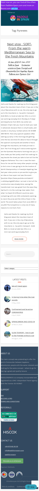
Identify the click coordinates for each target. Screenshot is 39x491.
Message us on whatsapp (12, 461)
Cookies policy (21, 486)
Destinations (25, 65)
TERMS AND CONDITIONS (10, 401)
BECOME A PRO (6, 398)
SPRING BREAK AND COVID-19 (23, 322)
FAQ (2, 395)
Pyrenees (23, 74)
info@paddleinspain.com (14, 450)
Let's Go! (14, 8)
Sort (28, 74)
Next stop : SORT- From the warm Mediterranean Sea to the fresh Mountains (19, 50)
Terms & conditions (8, 486)
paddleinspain (10, 455)
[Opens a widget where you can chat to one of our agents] (31, 487)
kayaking (23, 71)
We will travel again (19, 286)
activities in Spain (14, 68)
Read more (19, 239)
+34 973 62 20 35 (11, 446)
